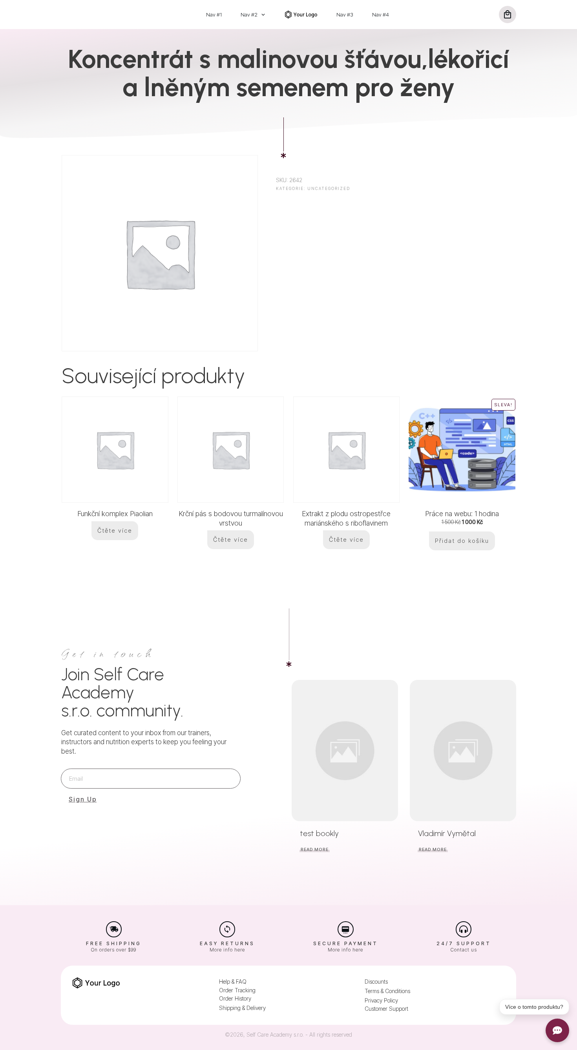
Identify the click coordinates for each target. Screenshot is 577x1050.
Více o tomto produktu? (534, 1007)
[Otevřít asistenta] (557, 1030)
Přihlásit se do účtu (337, 575)
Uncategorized (328, 188)
